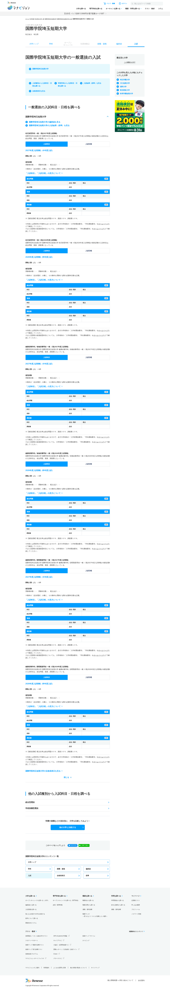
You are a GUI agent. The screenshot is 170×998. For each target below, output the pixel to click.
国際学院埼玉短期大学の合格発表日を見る (43, 771)
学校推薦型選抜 (31, 808)
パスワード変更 (136, 914)
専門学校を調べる (95, 8)
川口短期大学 (125, 83)
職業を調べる (87, 896)
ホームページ (103, 224)
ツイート (73, 845)
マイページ (135, 896)
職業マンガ (95, 915)
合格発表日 (61, 875)
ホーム (27, 19)
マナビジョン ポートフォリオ (34, 958)
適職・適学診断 (87, 909)
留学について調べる (31, 918)
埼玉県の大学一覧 (39, 19)
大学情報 (32, 19)
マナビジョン (18, 7)
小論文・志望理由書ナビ (61, 945)
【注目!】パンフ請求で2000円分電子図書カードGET (83, 13)
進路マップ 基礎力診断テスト (34, 945)
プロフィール (135, 909)
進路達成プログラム (31, 954)
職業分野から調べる (89, 905)
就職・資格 (61, 869)
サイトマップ (95, 967)
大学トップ (32, 862)
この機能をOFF (129, 62)
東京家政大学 (125, 90)
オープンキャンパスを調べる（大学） (37, 900)
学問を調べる (116, 896)
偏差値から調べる (31, 905)
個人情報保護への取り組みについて (120, 980)
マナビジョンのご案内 (32, 967)
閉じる (66, 777)
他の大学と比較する (67, 827)
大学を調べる (81, 8)
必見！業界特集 (58, 905)
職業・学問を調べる (132, 8)
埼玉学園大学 (125, 79)
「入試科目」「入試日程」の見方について (43, 173)
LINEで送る (85, 845)
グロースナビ (57, 958)
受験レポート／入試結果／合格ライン (65, 949)
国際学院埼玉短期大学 (50, 19)
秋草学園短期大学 (126, 93)
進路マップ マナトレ (88, 936)
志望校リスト (135, 900)
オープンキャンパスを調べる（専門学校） (66, 900)
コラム (160, 8)
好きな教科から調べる (118, 905)
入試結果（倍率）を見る (92, 83)
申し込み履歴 (135, 905)
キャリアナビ (57, 940)
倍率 (87, 875)
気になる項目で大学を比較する (35, 914)
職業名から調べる (88, 900)
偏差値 (88, 869)
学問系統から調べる (117, 900)
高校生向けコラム (31, 923)
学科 (29, 869)
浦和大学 (123, 86)
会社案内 (141, 980)
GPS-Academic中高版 (60, 936)
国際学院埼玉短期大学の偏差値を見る (44, 122)
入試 (29, 875)
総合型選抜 (30, 802)
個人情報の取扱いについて (78, 967)
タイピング (85, 940)
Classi (55, 954)
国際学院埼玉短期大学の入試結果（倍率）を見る (49, 125)
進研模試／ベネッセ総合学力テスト (36, 936)
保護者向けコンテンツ (136, 931)
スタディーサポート (31, 940)
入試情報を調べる (31, 909)
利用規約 (46, 967)
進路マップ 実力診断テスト (33, 949)
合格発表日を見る (38, 91)
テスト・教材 (150, 8)
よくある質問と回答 (59, 967)
